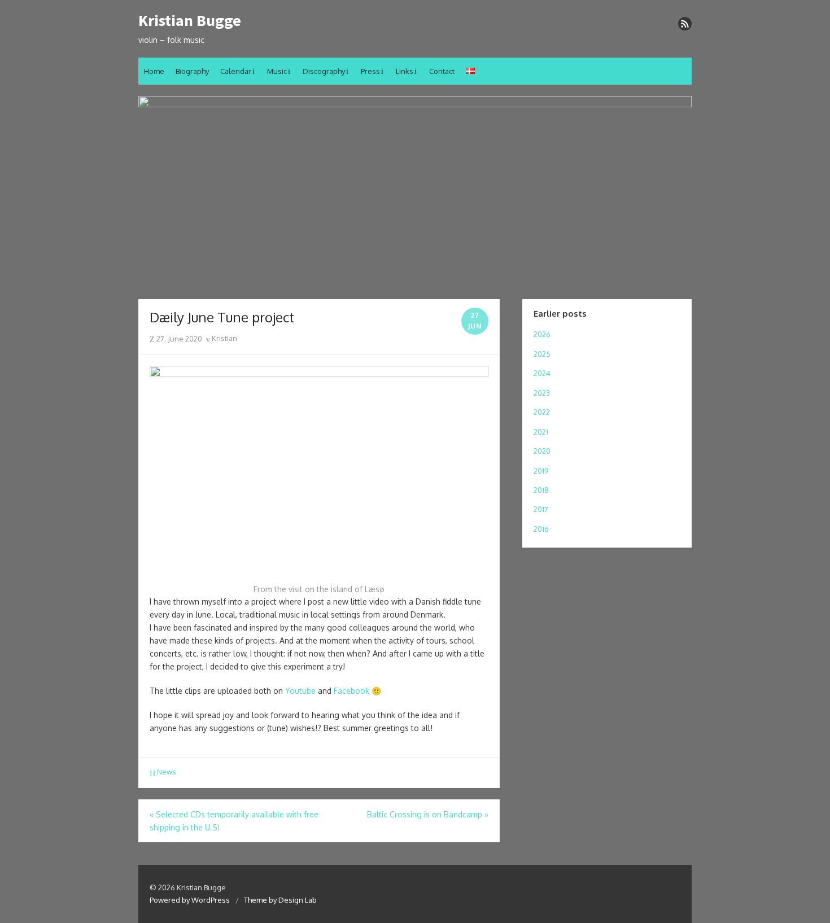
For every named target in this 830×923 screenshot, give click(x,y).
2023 (542, 392)
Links (404, 71)
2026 (542, 334)
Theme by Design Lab (280, 899)
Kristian (223, 338)
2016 (541, 528)
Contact (442, 71)
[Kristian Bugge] (415, 192)
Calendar (235, 71)
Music (277, 71)
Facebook (351, 690)
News (166, 771)
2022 (542, 412)
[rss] (685, 23)
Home (154, 71)
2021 (541, 431)
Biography (192, 71)
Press (370, 71)
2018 (541, 490)
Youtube (300, 690)
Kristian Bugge (189, 20)
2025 (542, 353)
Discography (324, 71)
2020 (542, 451)
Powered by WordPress (190, 899)
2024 (542, 373)
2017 (541, 509)
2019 (541, 470)
